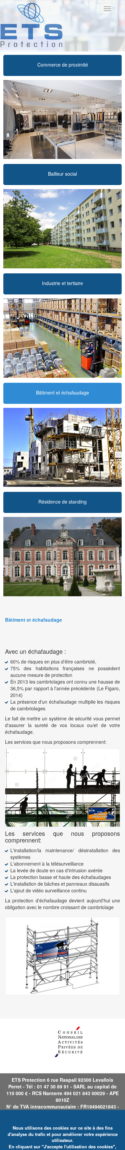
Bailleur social (62, 173)
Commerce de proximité (62, 64)
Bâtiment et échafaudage (62, 392)
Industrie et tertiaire (62, 283)
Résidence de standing (62, 501)
